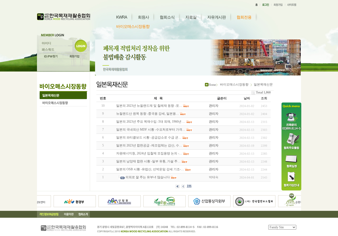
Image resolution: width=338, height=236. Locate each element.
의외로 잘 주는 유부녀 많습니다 (147, 177)
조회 (264, 98)
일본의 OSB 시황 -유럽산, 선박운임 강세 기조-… (150, 169)
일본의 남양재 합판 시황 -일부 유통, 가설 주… (148, 161)
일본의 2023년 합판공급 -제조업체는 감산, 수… (149, 145)
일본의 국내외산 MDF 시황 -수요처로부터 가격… (150, 129)
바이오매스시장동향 (132, 26)
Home (212, 85)
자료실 (190, 17)
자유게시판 (216, 17)
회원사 (143, 17)
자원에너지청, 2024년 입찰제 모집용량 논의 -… (149, 153)
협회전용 (244, 17)
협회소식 (167, 17)
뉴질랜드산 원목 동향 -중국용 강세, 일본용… (147, 113)
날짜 (247, 98)
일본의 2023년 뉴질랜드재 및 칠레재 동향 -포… (149, 106)
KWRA (121, 17)
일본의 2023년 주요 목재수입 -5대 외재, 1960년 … (150, 121)
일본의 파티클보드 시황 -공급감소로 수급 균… (148, 137)
